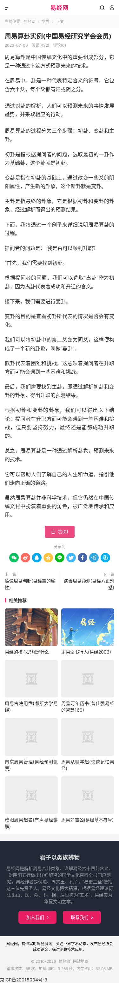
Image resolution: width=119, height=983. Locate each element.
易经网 (59, 7)
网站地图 (80, 961)
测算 (63, 949)
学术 (75, 943)
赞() (59, 531)
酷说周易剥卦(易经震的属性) (30, 584)
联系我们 (82, 917)
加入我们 (37, 917)
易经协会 (105, 943)
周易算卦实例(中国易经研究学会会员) (58, 36)
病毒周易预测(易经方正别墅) (89, 584)
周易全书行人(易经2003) (86, 651)
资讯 (48, 943)
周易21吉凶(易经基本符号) (87, 819)
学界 (46, 21)
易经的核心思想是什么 (27, 651)
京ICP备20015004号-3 (23, 979)
